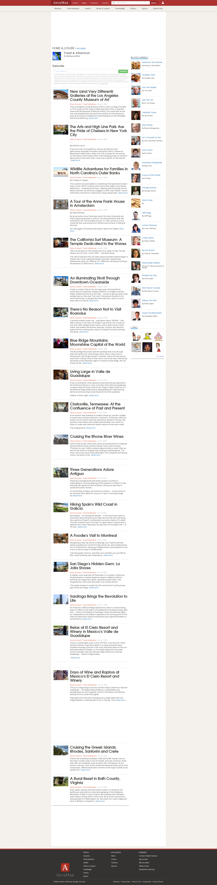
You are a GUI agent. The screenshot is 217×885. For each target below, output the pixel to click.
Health (88, 8)
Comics (114, 859)
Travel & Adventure (89, 104)
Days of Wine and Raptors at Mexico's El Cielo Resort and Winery (94, 676)
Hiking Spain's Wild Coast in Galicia (93, 506)
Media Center (144, 866)
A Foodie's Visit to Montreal (93, 535)
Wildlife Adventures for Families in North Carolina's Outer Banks (99, 170)
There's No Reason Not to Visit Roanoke (95, 311)
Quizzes (114, 866)
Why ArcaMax (144, 863)
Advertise (116, 882)
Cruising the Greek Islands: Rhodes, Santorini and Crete (94, 749)
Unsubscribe (146, 882)
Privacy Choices (158, 882)
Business (57, 8)
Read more (93, 118)
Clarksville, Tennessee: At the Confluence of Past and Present (97, 406)
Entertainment (73, 8)
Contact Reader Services (148, 856)
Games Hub (158, 8)
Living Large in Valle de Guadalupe (90, 373)
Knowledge (120, 8)
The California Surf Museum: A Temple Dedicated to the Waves (98, 241)
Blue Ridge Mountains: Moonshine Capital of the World (97, 342)
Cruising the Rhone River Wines (96, 436)
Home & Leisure (103, 8)
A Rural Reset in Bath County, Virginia (95, 780)
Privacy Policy (125, 882)
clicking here (104, 83)
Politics (133, 8)
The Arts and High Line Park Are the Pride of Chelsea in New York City (98, 130)
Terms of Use (136, 882)
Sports (144, 8)
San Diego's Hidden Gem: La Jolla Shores (95, 565)
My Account (143, 859)
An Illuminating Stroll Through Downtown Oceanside (95, 280)
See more (160, 356)
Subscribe (123, 71)
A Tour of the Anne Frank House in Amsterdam (97, 203)
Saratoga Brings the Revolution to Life (98, 598)
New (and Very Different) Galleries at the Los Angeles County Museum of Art (94, 95)
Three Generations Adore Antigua (92, 471)
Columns (114, 863)
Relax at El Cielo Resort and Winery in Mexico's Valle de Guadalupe (94, 631)
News (113, 856)
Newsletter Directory (147, 869)
